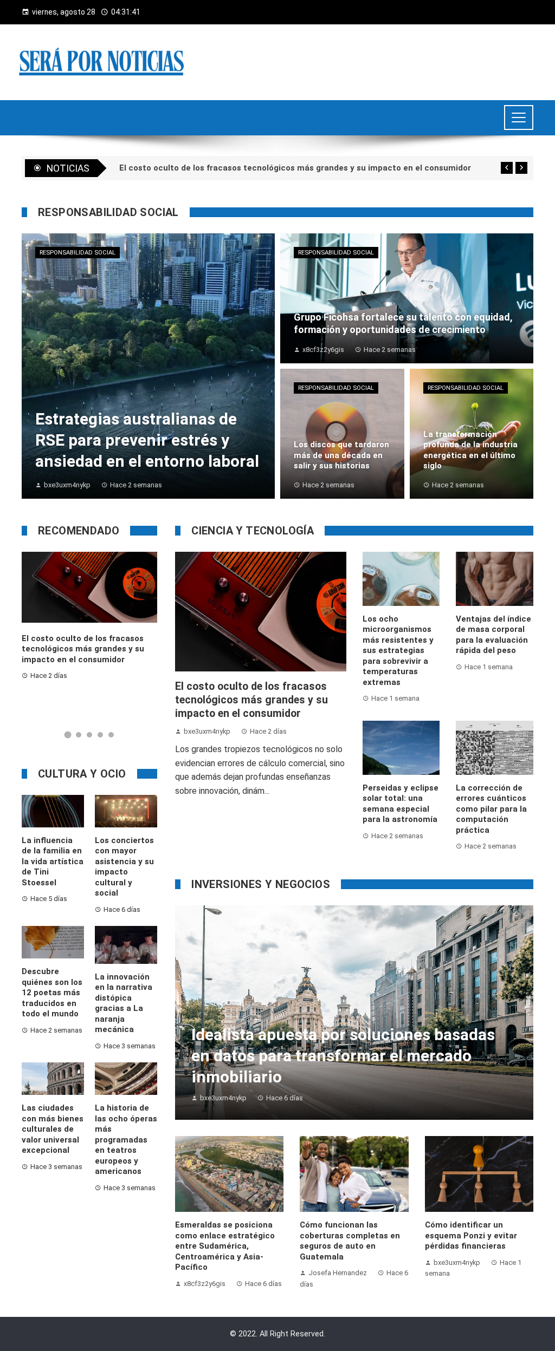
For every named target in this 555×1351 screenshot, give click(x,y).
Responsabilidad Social (77, 252)
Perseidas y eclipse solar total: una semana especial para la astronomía (400, 804)
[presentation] (507, 168)
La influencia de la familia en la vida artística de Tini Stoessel (52, 861)
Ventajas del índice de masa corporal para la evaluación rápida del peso (493, 635)
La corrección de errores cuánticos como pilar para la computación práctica (491, 809)
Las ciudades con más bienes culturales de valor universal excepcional (52, 1129)
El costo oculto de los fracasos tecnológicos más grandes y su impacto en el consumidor (251, 700)
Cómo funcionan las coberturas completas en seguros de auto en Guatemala (350, 1241)
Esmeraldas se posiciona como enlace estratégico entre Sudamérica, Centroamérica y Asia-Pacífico (225, 1246)
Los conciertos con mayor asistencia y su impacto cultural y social (124, 867)
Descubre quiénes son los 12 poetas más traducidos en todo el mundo (52, 993)
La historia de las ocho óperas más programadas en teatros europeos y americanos (126, 1139)
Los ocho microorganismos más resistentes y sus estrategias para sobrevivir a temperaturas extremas (398, 650)
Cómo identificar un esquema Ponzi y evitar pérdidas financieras (471, 1235)
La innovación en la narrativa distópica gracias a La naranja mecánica (123, 1003)
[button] (68, 735)
